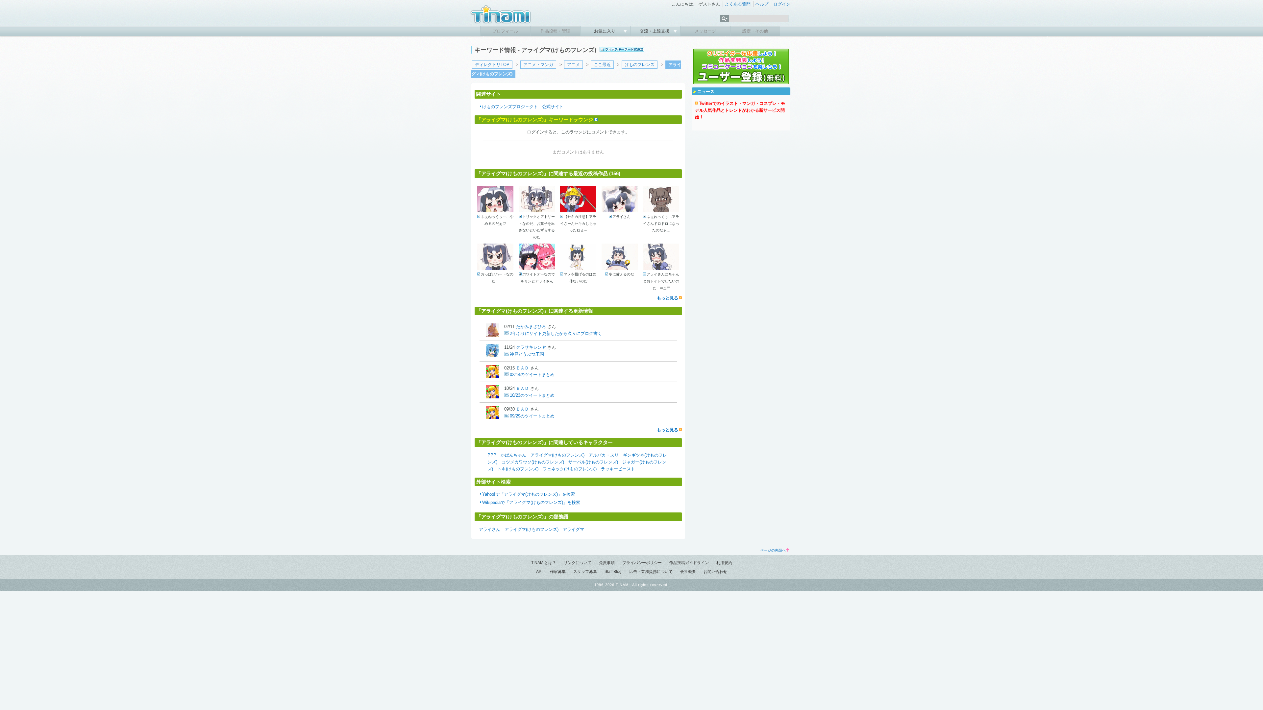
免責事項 (607, 562)
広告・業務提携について (651, 571)
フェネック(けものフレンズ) (570, 468)
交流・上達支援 (655, 31)
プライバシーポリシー (642, 562)
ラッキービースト (618, 468)
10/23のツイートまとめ (532, 395)
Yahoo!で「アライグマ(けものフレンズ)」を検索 (528, 494)
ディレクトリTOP (492, 64)
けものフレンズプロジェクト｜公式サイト (522, 106)
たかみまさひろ (531, 326)
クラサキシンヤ (531, 347)
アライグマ (573, 529)
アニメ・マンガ (538, 64)
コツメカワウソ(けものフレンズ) (533, 462)
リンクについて (577, 562)
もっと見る (667, 298)
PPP (491, 455)
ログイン (781, 4)
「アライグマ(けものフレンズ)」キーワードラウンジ (534, 119)
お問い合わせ (715, 571)
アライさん (489, 529)
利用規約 (724, 562)
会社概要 (688, 571)
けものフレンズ (640, 64)
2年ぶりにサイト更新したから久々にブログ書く (556, 333)
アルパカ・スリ (604, 455)
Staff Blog (613, 571)
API (539, 571)
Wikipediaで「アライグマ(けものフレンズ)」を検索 (531, 502)
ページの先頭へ (773, 550)
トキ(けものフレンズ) (517, 468)
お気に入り (605, 31)
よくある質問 (738, 4)
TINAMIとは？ (543, 562)
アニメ (573, 64)
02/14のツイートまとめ (532, 374)
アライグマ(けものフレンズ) (557, 455)
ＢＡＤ (522, 368)
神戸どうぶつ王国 (527, 354)
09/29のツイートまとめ (532, 416)
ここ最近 (602, 64)
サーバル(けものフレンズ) (593, 462)
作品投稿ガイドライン (689, 562)
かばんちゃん (513, 455)
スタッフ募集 (585, 571)
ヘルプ (761, 4)
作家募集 (558, 571)
